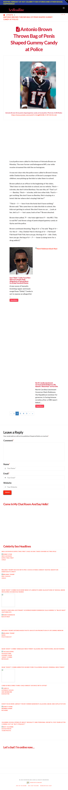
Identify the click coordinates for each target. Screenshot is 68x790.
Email (6, 473)
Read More (14, 300)
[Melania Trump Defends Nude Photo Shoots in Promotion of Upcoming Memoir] (8, 638)
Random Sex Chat (46, 785)
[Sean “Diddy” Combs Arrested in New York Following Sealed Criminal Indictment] (8, 675)
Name (6, 464)
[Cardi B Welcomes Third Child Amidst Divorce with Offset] (8, 694)
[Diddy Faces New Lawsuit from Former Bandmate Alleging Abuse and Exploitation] (8, 712)
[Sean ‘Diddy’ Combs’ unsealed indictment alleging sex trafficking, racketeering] (8, 657)
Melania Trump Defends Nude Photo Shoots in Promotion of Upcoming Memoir (32, 630)
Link (55, 115)
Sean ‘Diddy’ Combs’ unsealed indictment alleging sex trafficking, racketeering (33, 649)
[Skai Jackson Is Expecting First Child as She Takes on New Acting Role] (8, 559)
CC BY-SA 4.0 (49, 115)
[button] (64, 8)
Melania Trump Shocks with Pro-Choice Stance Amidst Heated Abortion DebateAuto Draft (30, 570)
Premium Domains (35, 782)
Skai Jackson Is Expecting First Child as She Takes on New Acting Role (29, 551)
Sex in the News (21, 785)
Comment (8, 440)
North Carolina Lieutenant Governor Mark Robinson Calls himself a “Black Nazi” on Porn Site (46, 384)
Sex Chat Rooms (33, 785)
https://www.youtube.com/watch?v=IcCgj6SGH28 (27, 115)
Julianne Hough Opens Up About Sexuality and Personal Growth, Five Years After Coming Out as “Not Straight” (34, 723)
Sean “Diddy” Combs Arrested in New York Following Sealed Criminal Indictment (33, 667)
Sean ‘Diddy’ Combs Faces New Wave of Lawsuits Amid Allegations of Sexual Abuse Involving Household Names (20, 280)
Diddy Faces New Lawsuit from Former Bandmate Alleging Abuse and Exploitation (34, 704)
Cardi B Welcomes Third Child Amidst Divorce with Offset (24, 685)
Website (7, 483)
